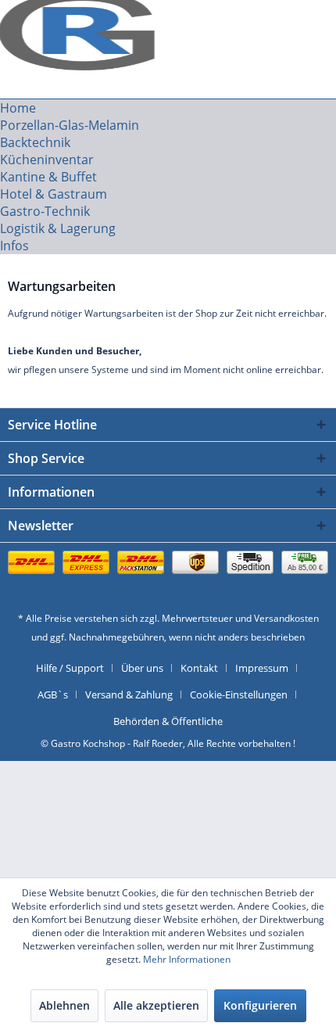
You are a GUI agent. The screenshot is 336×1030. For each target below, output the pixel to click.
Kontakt (199, 668)
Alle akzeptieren (156, 1005)
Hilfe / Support (70, 668)
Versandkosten (286, 618)
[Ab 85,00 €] (168, 578)
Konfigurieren (260, 1005)
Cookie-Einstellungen (239, 694)
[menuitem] (168, 108)
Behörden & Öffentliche (168, 721)
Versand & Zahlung (129, 694)
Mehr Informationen (187, 959)
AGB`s (53, 694)
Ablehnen (64, 1005)
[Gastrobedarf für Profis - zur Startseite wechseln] (81, 21)
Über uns (142, 668)
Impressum (261, 668)
